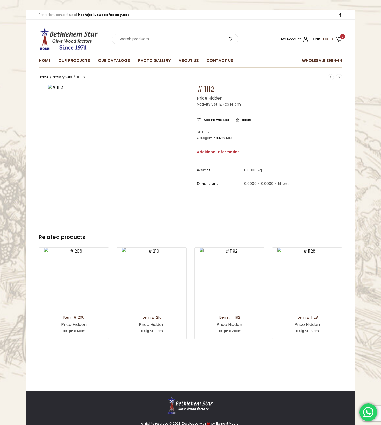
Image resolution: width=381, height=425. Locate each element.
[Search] (231, 39)
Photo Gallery (154, 60)
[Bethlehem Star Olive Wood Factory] (69, 39)
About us (189, 60)
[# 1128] (307, 277)
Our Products (74, 60)
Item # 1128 (307, 317)
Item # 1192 (229, 317)
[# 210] (151, 277)
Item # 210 (152, 317)
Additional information (218, 152)
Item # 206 (73, 317)
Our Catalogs (114, 60)
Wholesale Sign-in (322, 60)
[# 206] (74, 277)
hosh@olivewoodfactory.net (103, 14)
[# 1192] (229, 277)
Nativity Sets (62, 77)
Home (45, 60)
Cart (316, 39)
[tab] (222, 154)
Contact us (220, 60)
